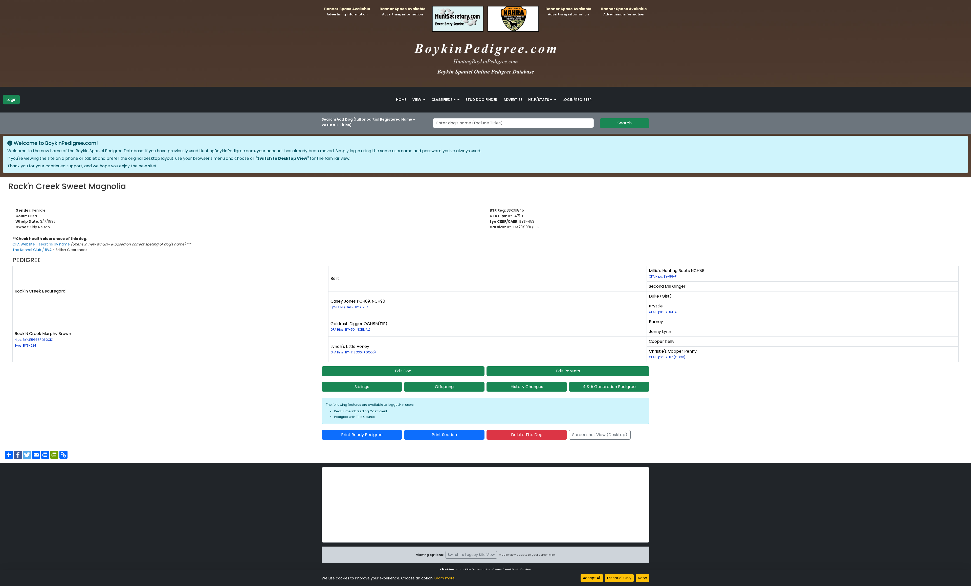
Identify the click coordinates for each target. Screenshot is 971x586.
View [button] (417, 99)
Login (11, 99)
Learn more (444, 578)
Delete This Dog (526, 435)
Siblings (362, 387)
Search (624, 123)
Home (401, 99)
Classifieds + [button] (444, 99)
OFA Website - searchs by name (41, 244)
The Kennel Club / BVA (32, 249)
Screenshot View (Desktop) (599, 435)
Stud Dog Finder (481, 99)
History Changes (527, 387)
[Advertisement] (485, 504)
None (642, 577)
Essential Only (619, 577)
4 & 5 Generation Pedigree (609, 387)
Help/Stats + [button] (540, 99)
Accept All (592, 577)
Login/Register (577, 99)
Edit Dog (403, 371)
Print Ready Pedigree (362, 435)
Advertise (512, 99)
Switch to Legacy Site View (471, 554)
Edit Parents (568, 371)
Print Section (444, 435)
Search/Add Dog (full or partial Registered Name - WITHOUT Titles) (368, 122)
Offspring (444, 387)
